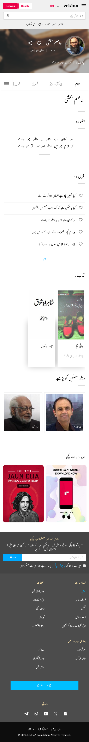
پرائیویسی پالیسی (59, 566)
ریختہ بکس (40, 667)
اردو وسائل (80, 617)
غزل (15, 83)
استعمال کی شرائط (42, 729)
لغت (47, 24)
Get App (10, 5)
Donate (25, 5)
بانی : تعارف (38, 600)
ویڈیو (40, 24)
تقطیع (83, 608)
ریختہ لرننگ (80, 658)
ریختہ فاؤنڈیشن (38, 591)
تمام (77, 83)
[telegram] (26, 713)
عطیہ (84, 591)
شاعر (61, 24)
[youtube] (46, 713)
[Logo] (71, 6)
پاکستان (32, 50)
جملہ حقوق (31, 729)
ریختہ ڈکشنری (38, 658)
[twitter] (55, 713)
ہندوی (41, 649)
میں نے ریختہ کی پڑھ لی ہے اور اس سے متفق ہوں (50, 566)
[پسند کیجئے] (39, 43)
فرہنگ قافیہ (80, 600)
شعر (35, 83)
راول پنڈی (40, 50)
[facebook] (65, 713)
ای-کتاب (56, 83)
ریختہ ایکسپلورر (38, 625)
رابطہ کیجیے (40, 608)
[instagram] (36, 713)
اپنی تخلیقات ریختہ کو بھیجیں (74, 625)
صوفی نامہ (81, 649)
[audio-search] (8, 15)
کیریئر (42, 617)
